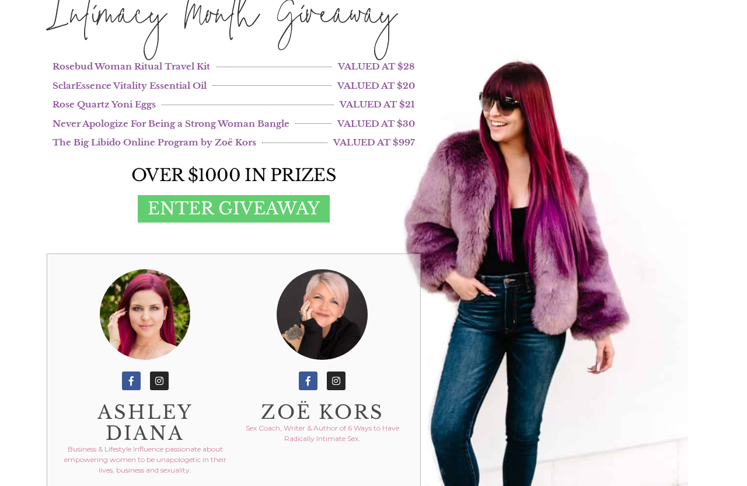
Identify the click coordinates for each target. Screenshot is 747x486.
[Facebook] (131, 381)
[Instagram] (159, 381)
